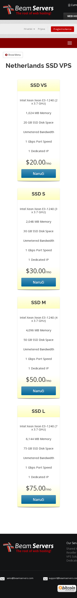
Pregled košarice (62, 29)
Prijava (41, 28)
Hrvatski (28, 28)
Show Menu (14, 55)
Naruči (38, 173)
